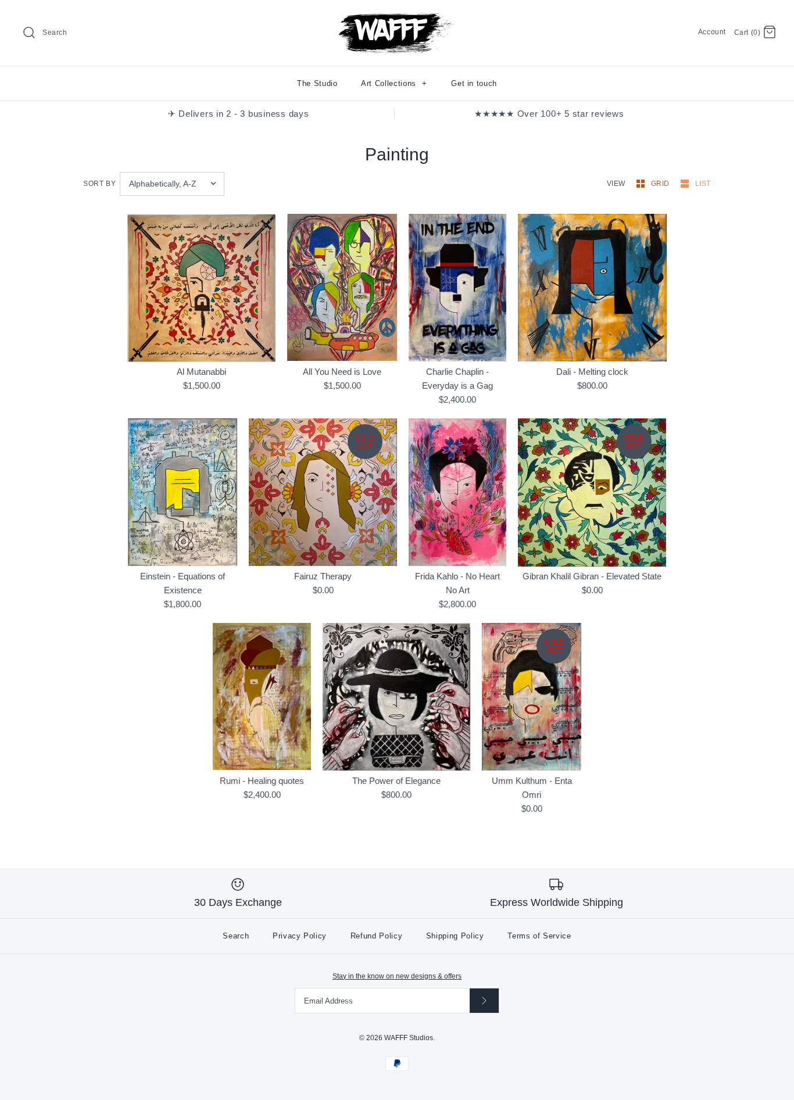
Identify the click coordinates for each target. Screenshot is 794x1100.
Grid (661, 184)
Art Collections (394, 83)
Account (712, 32)
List (703, 184)
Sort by (99, 184)
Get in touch (474, 83)
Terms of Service (539, 935)
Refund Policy (376, 935)
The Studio (317, 83)
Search (236, 935)
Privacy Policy (300, 935)
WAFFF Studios (408, 1038)
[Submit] (484, 1000)
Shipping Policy (455, 935)
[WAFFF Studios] (397, 18)
